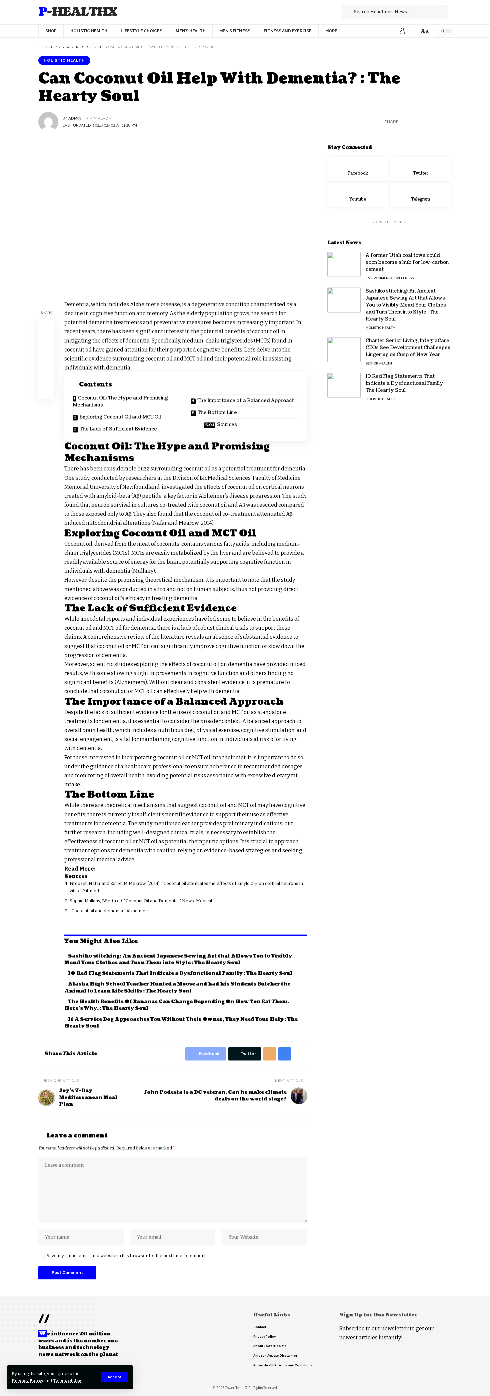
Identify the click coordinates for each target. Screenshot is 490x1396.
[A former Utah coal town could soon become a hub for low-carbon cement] (344, 264)
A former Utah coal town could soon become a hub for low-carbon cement (407, 262)
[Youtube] (358, 195)
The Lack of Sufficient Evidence (118, 429)
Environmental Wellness (390, 278)
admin (74, 118)
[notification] (412, 31)
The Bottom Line (217, 412)
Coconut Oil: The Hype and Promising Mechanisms (120, 401)
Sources (227, 424)
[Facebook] (318, 12)
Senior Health (379, 363)
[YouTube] (333, 12)
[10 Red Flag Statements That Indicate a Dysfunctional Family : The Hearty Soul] (344, 385)
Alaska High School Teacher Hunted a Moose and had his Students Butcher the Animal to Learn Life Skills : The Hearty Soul (177, 987)
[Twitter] (325, 12)
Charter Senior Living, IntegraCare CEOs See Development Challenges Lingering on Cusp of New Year (408, 348)
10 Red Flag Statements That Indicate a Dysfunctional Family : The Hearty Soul (180, 973)
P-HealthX (77, 12)
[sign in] (402, 31)
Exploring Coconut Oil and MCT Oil (120, 417)
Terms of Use (67, 1380)
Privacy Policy (27, 1380)
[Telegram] (421, 195)
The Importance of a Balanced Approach (246, 400)
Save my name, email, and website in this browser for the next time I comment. (127, 1255)
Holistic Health (64, 60)
